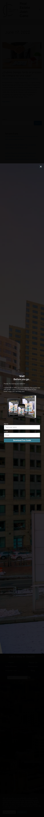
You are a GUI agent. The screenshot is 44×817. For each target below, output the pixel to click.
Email (6, 432)
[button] (41, 167)
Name (6, 424)
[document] (22, 408)
